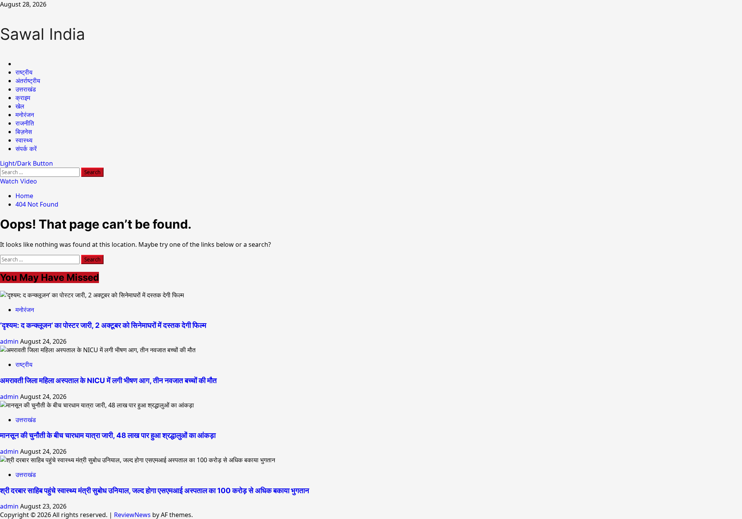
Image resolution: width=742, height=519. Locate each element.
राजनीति (24, 123)
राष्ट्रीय (23, 72)
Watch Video (18, 181)
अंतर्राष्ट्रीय (27, 81)
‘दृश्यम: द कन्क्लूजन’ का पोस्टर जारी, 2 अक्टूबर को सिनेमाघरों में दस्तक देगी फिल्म (103, 325)
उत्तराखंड (25, 89)
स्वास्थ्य (23, 140)
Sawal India (42, 34)
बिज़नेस (23, 132)
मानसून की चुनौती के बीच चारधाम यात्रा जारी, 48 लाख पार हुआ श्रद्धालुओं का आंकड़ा (108, 435)
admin (10, 341)
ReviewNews (132, 515)
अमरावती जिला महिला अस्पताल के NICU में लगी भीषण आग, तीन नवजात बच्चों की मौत (108, 380)
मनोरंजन (24, 115)
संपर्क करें (26, 149)
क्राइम (22, 98)
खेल (19, 106)
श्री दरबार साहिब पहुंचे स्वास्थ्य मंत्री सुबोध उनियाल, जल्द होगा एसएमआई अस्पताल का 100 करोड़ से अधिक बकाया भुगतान (154, 490)
